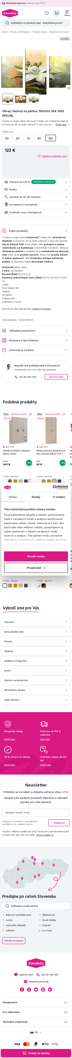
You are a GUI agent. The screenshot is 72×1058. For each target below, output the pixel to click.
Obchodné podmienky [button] (15, 1021)
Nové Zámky (49, 920)
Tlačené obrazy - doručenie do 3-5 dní (50, 32)
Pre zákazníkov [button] (11, 1012)
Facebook (22, 989)
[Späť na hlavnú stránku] (10, 13)
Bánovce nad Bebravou (18, 915)
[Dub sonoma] (21, 481)
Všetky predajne (13, 940)
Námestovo (48, 915)
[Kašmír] (31, 481)
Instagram (29, 989)
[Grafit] (26, 481)
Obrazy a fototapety (20, 32)
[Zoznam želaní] (47, 13)
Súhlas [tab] (13, 496)
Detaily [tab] (36, 496)
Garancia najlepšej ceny (54, 156)
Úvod (4, 32)
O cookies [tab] (59, 496)
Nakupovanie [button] (10, 1002)
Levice (9, 920)
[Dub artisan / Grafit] (10, 481)
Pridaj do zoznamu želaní (69, 88)
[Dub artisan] (44, 481)
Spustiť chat (56, 376)
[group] (36, 71)
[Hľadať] (6, 22)
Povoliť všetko (36, 556)
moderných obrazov (41, 308)
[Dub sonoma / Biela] (38, 586)
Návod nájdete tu (44, 834)
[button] (36, 182)
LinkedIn (50, 989)
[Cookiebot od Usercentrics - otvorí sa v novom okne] (52, 487)
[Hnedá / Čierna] (44, 586)
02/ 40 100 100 (27, 376)
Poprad (46, 925)
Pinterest (43, 989)
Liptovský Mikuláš (16, 925)
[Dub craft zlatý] (15, 481)
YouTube (36, 989)
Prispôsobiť (34, 567)
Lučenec (10, 930)
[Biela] (5, 481)
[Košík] (56, 13)
